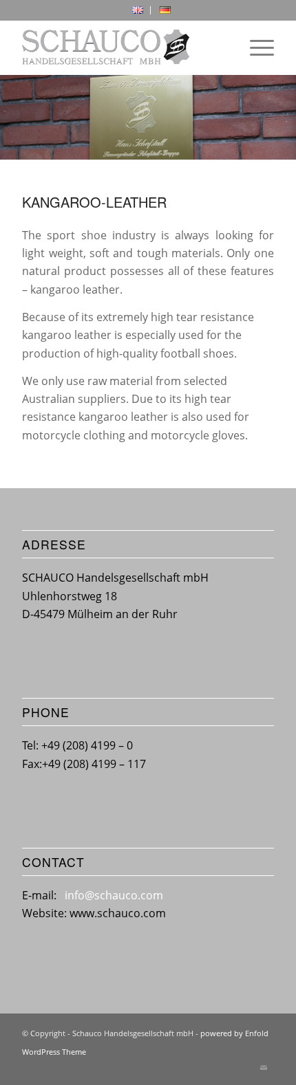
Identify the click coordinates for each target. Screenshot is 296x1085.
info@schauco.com (114, 895)
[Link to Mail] (263, 1067)
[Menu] (255, 47)
